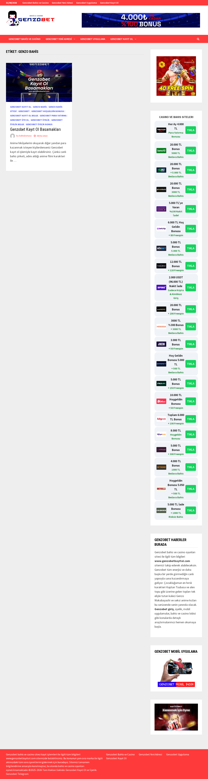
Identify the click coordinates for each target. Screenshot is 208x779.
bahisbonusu (25, 135)
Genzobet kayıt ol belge (24, 115)
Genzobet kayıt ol (20, 106)
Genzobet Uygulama (86, 2)
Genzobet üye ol (19, 119)
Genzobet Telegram (17, 773)
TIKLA (190, 130)
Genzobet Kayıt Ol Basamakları (35, 129)
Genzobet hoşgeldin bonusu (47, 111)
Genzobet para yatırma (53, 115)
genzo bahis (40, 106)
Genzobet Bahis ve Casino (35, 2)
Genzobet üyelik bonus (39, 124)
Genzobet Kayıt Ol (109, 2)
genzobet (24, 111)
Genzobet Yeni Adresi (62, 2)
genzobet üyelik (40, 119)
